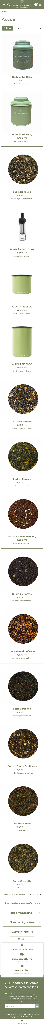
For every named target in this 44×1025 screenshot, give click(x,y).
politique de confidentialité (28, 996)
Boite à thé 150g (22, 77)
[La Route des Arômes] (22, 4)
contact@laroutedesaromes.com (22, 973)
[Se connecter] (40, 4)
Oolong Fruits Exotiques (22, 766)
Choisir (16, 28)
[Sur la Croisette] (22, 859)
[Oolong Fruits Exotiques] (22, 744)
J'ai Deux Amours (22, 421)
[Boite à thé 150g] (22, 54)
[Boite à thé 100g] (22, 112)
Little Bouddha (22, 709)
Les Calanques (22, 192)
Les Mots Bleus (22, 824)
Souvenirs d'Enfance (22, 651)
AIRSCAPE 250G (22, 307)
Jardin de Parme (22, 594)
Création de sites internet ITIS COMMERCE (19, 1014)
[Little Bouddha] (22, 686)
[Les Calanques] (22, 169)
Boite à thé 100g (22, 134)
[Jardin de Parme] (22, 571)
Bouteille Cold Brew (22, 249)
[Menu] (4, 4)
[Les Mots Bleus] (22, 801)
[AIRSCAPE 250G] (22, 284)
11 (37, 895)
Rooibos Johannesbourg (22, 536)
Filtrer (7, 28)
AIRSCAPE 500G (22, 364)
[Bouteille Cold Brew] (22, 227)
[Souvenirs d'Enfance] (22, 629)
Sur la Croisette (22, 881)
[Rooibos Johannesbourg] (22, 514)
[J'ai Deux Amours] (22, 399)
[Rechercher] (8, 4)
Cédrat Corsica (22, 479)
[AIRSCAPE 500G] (22, 342)
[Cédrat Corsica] (22, 457)
